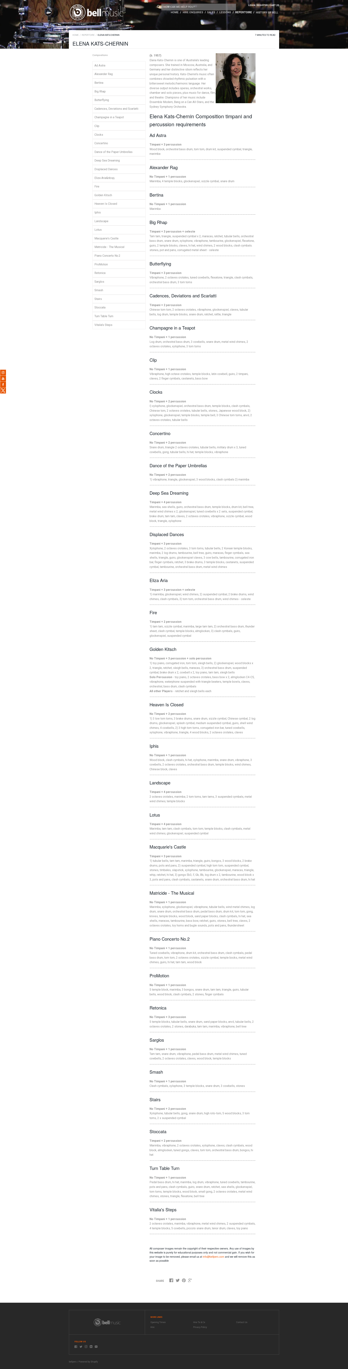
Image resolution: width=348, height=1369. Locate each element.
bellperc (73, 1361)
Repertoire (244, 12)
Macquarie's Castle (106, 238)
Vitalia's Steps (103, 325)
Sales (211, 12)
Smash (98, 290)
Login (251, 5)
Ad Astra (99, 65)
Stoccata (99, 307)
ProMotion (101, 264)
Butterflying (101, 100)
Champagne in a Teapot (109, 117)
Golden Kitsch (103, 195)
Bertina (98, 82)
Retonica (99, 273)
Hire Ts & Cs (199, 1322)
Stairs (98, 299)
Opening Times (158, 1322)
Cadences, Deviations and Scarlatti (116, 108)
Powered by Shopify (88, 1361)
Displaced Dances (106, 169)
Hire (152, 1327)
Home (175, 12)
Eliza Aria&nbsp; (104, 178)
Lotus (98, 229)
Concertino (101, 143)
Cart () (274, 5)
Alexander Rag (103, 74)
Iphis (97, 212)
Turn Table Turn (103, 316)
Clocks (98, 134)
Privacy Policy (200, 1327)
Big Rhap (100, 91)
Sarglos (99, 281)
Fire (96, 186)
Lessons (225, 12)
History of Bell (267, 12)
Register (262, 5)
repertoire (88, 35)
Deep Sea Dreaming (107, 160)
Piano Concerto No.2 (107, 255)
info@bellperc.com (213, 1256)
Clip (96, 126)
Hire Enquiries (193, 12)
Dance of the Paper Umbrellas (113, 152)
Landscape (101, 221)
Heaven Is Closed (105, 203)
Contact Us (241, 1322)
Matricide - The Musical (109, 247)
